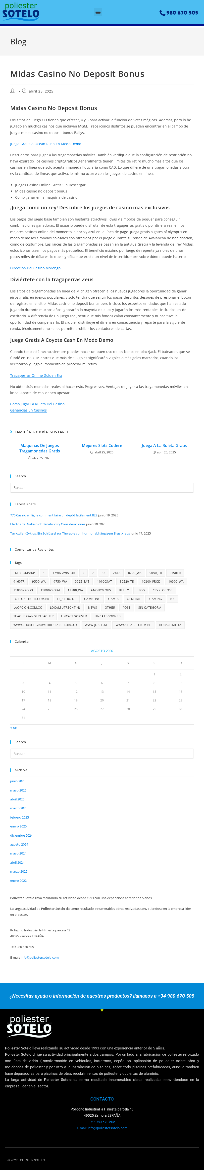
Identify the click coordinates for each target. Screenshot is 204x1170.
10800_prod (151, 581)
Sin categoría (149, 607)
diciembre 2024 (21, 835)
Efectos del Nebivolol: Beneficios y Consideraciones (47, 524)
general (134, 599)
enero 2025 (18, 826)
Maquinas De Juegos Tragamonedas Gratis (39, 448)
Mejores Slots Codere (102, 445)
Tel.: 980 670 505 (102, 1122)
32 (103, 573)
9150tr (175, 573)
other (110, 607)
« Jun (13, 727)
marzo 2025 (18, 808)
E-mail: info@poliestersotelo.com (102, 1128)
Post (127, 607)
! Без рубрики (24, 573)
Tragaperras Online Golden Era (36, 375)
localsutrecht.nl (65, 607)
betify (124, 590)
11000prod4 (50, 590)
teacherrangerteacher (33, 616)
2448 (116, 573)
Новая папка (170, 625)
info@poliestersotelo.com (40, 957)
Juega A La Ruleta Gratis (164, 445)
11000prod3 (23, 590)
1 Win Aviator (64, 573)
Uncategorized (108, 616)
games (113, 599)
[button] (98, 12)
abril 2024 (17, 862)
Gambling (92, 599)
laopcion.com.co (27, 607)
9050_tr (156, 573)
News (92, 607)
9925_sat (82, 581)
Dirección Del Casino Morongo (35, 268)
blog (141, 590)
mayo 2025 (18, 790)
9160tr (18, 581)
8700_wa (135, 573)
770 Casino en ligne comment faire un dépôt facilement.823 (53, 515)
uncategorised (74, 616)
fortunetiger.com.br (31, 599)
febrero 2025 (19, 817)
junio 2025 (17, 781)
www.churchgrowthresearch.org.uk (45, 625)
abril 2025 (17, 799)
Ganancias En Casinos (28, 410)
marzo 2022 (18, 871)
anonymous (101, 590)
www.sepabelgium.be (133, 625)
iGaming (155, 599)
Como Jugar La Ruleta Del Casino (37, 404)
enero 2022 (18, 880)
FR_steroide (66, 599)
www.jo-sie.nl (96, 625)
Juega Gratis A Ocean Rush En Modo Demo (45, 143)
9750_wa (60, 581)
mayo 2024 (18, 853)
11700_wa (75, 590)
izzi (172, 599)
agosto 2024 (19, 844)
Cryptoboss (163, 590)
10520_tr (127, 581)
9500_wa (39, 581)
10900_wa (176, 581)
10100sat (104, 581)
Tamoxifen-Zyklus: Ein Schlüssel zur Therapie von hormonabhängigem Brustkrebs (70, 533)
